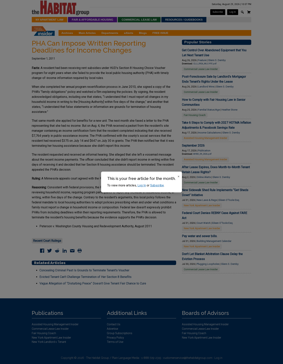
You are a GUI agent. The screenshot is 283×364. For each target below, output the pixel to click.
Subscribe (157, 185)
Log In (141, 185)
